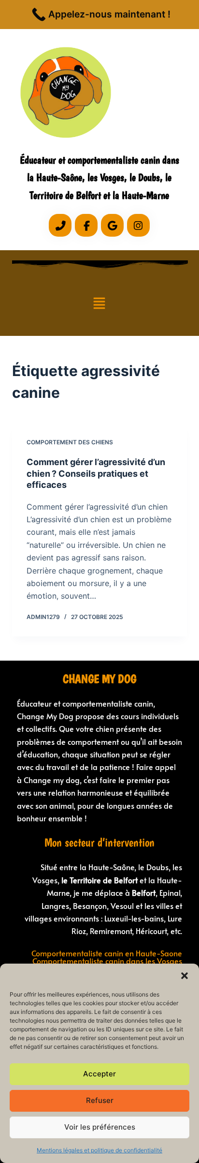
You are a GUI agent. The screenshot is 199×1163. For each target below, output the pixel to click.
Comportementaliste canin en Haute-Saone (106, 953)
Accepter (99, 1073)
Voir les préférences (99, 1127)
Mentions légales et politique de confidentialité (99, 1150)
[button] (184, 976)
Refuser (100, 1100)
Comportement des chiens (70, 442)
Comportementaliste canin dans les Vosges (107, 960)
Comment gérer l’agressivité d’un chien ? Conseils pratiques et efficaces (96, 473)
